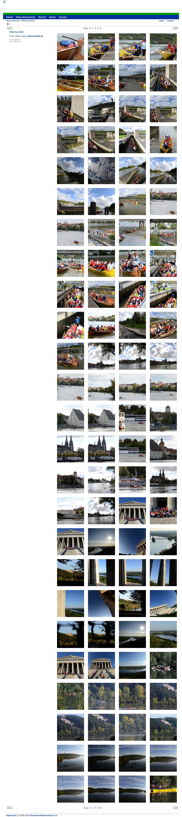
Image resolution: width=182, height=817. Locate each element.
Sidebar (170, 21)
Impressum (11, 815)
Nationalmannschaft (25, 17)
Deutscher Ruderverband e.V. (43, 815)
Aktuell (9, 17)
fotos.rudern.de (12, 21)
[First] (8, 28)
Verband (42, 17)
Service (52, 17)
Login (161, 21)
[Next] (174, 28)
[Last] (176, 28)
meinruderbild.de (35, 36)
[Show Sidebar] (8, 24)
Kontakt (62, 17)
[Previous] (11, 28)
